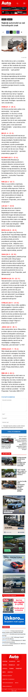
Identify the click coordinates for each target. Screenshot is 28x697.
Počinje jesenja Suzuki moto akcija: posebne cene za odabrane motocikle (21, 461)
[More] (21, 32)
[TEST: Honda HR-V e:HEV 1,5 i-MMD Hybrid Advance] (9, 473)
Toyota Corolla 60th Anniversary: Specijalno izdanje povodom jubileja (21, 486)
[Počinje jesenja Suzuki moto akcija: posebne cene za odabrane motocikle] (9, 461)
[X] (11, 32)
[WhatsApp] (14, 32)
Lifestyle (4, 19)
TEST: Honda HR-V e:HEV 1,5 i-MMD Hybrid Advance (21, 472)
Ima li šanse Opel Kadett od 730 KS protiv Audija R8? (6, 446)
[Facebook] (7, 32)
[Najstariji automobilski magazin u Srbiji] (6, 3)
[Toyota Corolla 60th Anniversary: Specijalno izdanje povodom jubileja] (9, 485)
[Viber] (18, 32)
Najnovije (10, 19)
